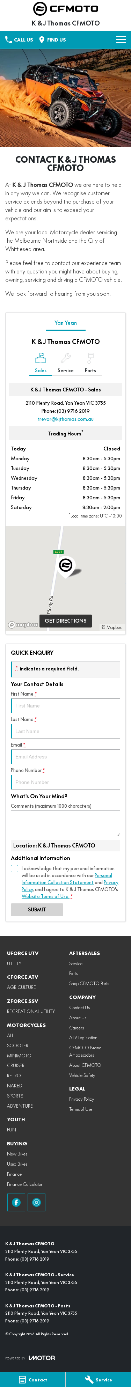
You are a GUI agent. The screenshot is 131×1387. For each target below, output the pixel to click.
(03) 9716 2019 (73, 411)
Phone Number (28, 770)
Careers (76, 1027)
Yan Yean (65, 323)
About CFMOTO (85, 1065)
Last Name (24, 719)
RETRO (14, 1075)
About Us (77, 1017)
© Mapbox (111, 627)
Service (75, 963)
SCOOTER (17, 1045)
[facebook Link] (16, 1202)
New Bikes (17, 1154)
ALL (10, 1035)
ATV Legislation (83, 1037)
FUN (11, 1129)
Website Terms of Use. (46, 896)
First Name (24, 694)
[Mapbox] (24, 625)
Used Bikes (17, 1164)
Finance (14, 1174)
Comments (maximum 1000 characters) (51, 806)
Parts (73, 973)
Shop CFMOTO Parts (89, 983)
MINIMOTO (19, 1055)
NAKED (14, 1085)
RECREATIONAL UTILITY (31, 1011)
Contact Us (79, 1007)
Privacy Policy (81, 1099)
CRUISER (15, 1065)
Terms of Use (80, 1109)
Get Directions (65, 621)
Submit (37, 910)
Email (18, 745)
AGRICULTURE (21, 987)
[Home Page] (65, 8)
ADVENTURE (20, 1106)
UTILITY (14, 963)
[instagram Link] (36, 1202)
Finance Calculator (24, 1184)
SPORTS (15, 1096)
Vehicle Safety (82, 1075)
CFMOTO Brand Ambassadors (85, 1051)
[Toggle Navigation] (121, 40)
